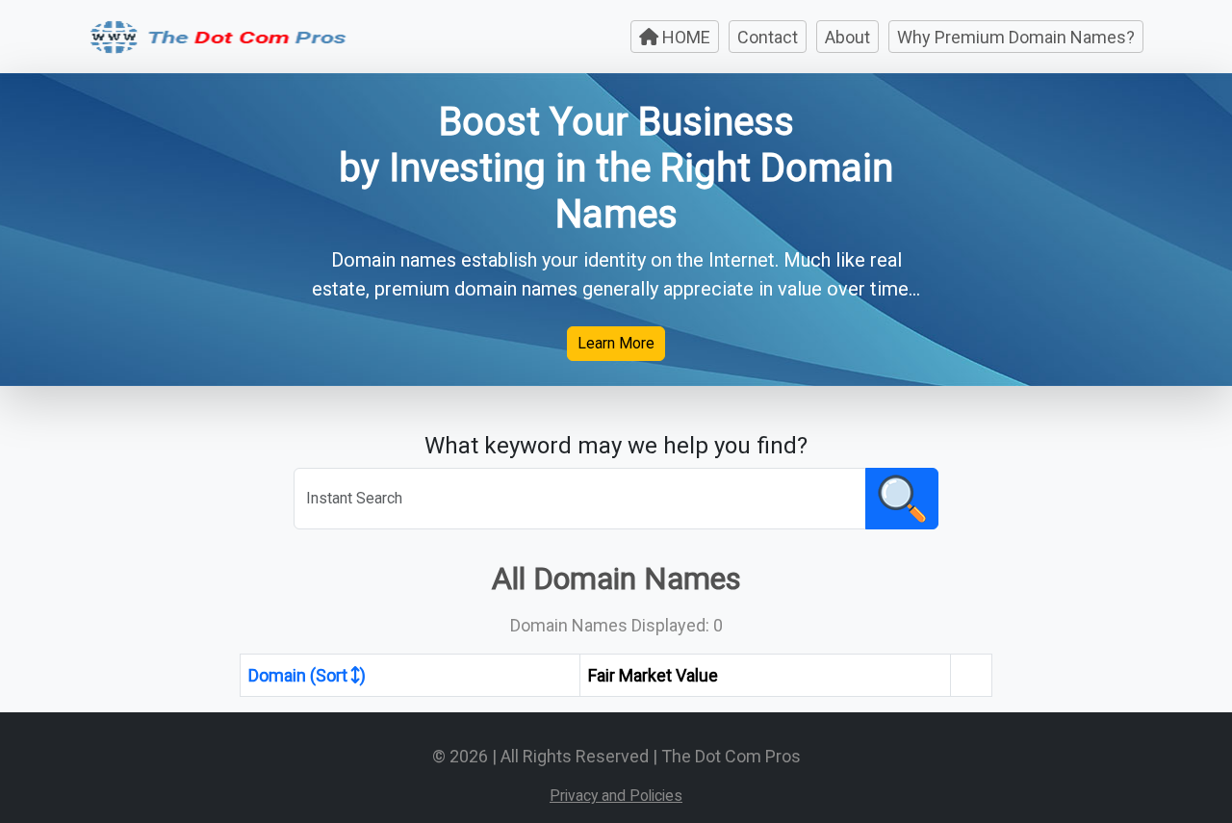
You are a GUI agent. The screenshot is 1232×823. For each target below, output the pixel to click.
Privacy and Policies (616, 795)
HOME (684, 37)
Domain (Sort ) (307, 675)
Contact (767, 37)
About (847, 37)
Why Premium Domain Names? (1016, 37)
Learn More (616, 343)
